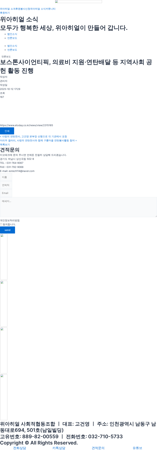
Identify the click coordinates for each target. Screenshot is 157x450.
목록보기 (5, 144)
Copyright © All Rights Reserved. (39, 443)
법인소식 (12, 33)
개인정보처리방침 (10, 220)
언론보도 (12, 37)
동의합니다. (19, 224)
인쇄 (7, 130)
